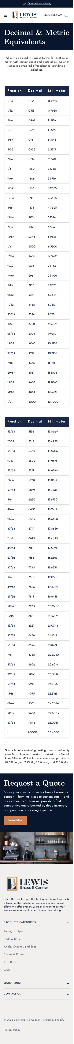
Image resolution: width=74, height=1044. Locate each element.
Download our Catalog (39, 3)
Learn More (15, 833)
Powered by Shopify (52, 1031)
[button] (6, 15)
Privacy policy (12, 1041)
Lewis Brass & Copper (27, 1031)
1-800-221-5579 (51, 15)
